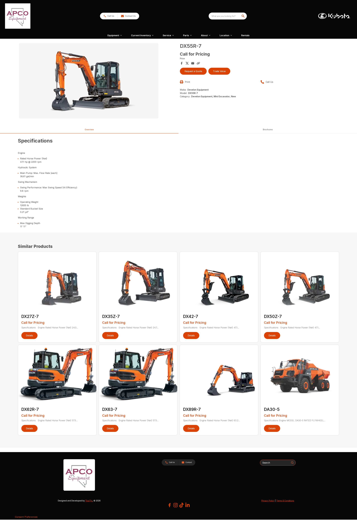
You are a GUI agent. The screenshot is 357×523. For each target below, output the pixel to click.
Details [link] (29, 335)
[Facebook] (169, 505)
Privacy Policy (267, 500)
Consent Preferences (26, 516)
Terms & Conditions (285, 500)
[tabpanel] (98, 81)
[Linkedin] (187, 505)
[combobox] (228, 16)
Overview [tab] (89, 129)
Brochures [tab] (268, 129)
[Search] (292, 462)
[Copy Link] (198, 63)
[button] (109, 16)
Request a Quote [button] (193, 71)
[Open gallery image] (88, 80)
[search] (243, 16)
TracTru (88, 500)
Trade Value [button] (219, 71)
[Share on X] (187, 63)
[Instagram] (175, 505)
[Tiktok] (181, 505)
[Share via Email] (192, 63)
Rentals (245, 35)
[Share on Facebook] (181, 63)
